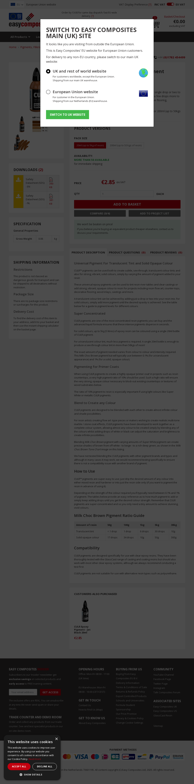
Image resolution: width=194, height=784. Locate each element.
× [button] (56, 739)
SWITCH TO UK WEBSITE (67, 115)
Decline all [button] (44, 766)
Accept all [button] (19, 766)
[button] (32, 774)
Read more (35, 759)
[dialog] (32, 757)
